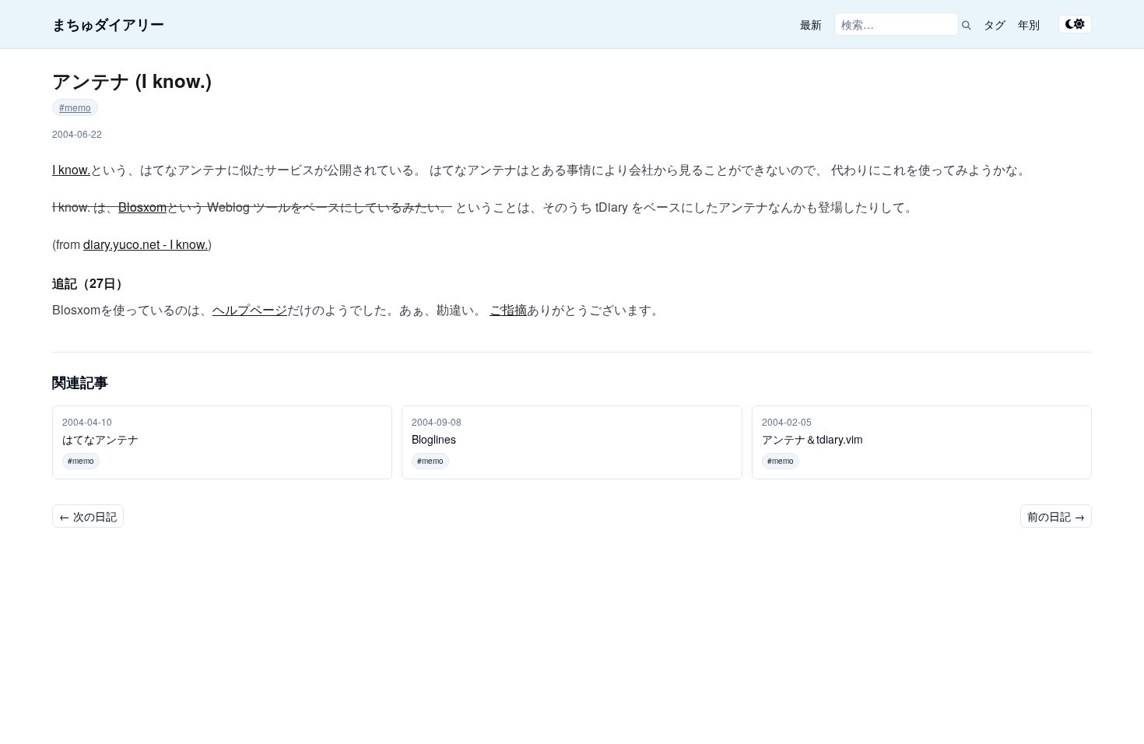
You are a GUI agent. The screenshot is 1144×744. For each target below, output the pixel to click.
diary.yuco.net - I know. (145, 244)
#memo (75, 107)
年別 (1029, 24)
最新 (811, 24)
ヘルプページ (249, 309)
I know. (71, 169)
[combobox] (896, 24)
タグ (994, 24)
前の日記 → (1056, 516)
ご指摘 (508, 309)
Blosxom (142, 207)
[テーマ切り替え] (1075, 24)
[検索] (966, 24)
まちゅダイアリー (108, 24)
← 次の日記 (88, 516)
